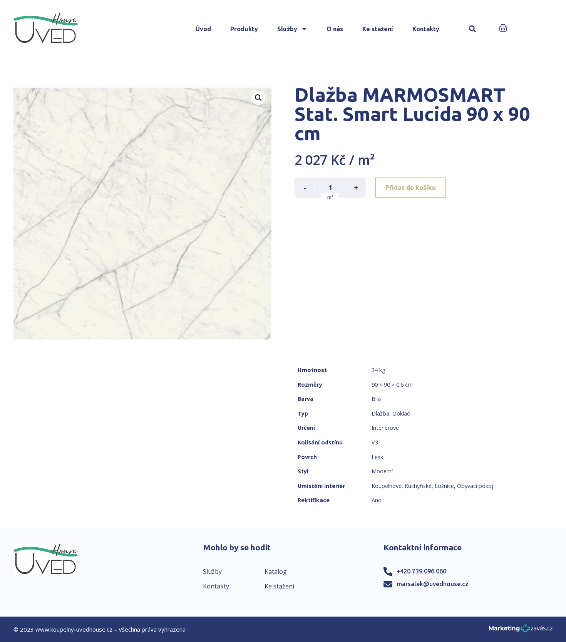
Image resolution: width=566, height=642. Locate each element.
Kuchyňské (418, 485)
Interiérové (385, 427)
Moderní (382, 471)
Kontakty (425, 28)
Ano (377, 500)
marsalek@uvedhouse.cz (433, 583)
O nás (335, 28)
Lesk (377, 457)
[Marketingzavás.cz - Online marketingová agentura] (521, 630)
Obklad (401, 413)
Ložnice (444, 485)
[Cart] (503, 28)
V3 (375, 442)
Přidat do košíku (410, 187)
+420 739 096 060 (421, 571)
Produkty (244, 28)
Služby (287, 28)
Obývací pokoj (475, 485)
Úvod (203, 28)
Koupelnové (387, 485)
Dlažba (380, 413)
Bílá (376, 398)
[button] (472, 29)
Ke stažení (377, 28)
